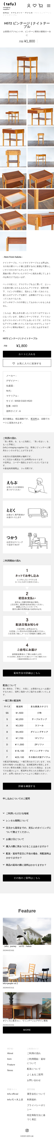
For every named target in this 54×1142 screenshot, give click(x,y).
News (10, 1070)
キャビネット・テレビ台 (22, 12)
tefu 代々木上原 (15, 1099)
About (10, 1053)
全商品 (6, 12)
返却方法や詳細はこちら (27, 673)
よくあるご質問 (35, 1074)
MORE (27, 1030)
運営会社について (36, 1094)
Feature (11, 1064)
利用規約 (31, 1099)
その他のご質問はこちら (27, 878)
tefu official (12, 1094)
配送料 (34, 419)
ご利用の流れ (34, 1053)
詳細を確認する (26, 786)
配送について (34, 1069)
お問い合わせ (34, 1080)
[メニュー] (48, 6)
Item (9, 1059)
